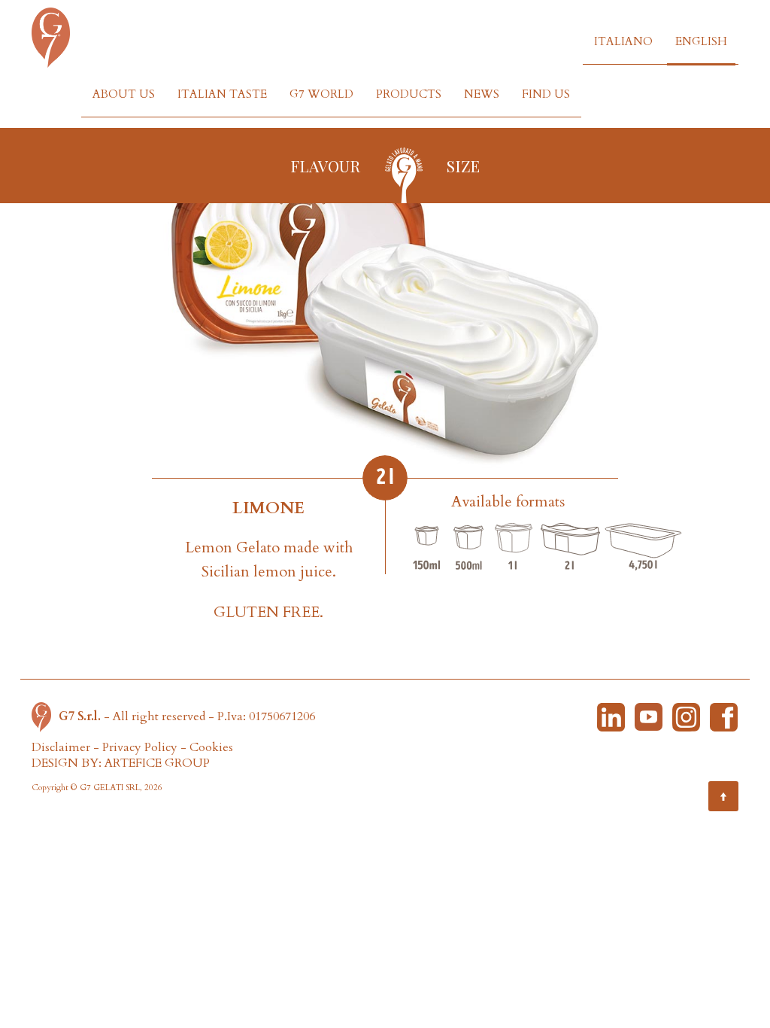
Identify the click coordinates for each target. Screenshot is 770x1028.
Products (408, 94)
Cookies (211, 747)
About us (123, 94)
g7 (403, 174)
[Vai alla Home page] (45, 715)
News (481, 94)
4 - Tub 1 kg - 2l (570, 548)
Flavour (325, 165)
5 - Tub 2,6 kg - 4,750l (643, 548)
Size (463, 165)
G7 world (321, 94)
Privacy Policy (139, 747)
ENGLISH (701, 41)
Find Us (546, 94)
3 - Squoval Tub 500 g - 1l (513, 548)
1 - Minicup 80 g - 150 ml (427, 548)
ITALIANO (623, 41)
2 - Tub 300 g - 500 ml (468, 548)
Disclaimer (61, 747)
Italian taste (222, 94)
